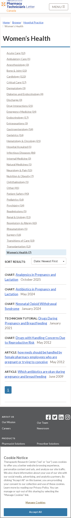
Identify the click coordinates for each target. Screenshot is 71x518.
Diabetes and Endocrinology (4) (25, 94)
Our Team (42, 422)
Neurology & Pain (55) (19, 170)
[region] (35, 482)
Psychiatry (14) (15, 205)
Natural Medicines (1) (19, 164)
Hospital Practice (33, 22)
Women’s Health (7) (19, 252)
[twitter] (54, 418)
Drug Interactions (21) (20, 105)
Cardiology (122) (16, 76)
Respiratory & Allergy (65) (22, 223)
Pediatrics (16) (15, 199)
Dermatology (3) (16, 88)
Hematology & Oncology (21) (24, 141)
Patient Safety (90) (18, 193)
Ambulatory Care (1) (18, 58)
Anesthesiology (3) (18, 64)
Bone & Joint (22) (17, 70)
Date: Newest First (46, 261)
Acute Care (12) (16, 53)
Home (6, 22)
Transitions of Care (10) (20, 240)
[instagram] (67, 418)
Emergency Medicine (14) (21, 111)
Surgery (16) (14, 234)
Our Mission (8, 422)
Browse (16, 22)
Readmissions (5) (17, 211)
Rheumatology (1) (17, 228)
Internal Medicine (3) (19, 158)
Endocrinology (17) (18, 117)
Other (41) (13, 187)
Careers (6, 428)
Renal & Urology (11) (19, 217)
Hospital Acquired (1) (19, 146)
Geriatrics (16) (15, 135)
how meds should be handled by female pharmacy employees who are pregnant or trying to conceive (33, 357)
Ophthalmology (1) (18, 182)
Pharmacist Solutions (13, 443)
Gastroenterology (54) (20, 129)
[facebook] (48, 418)
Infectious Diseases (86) (21, 152)
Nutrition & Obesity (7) (20, 176)
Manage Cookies (36, 502)
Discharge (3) (14, 100)
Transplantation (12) (19, 246)
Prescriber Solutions (48, 443)
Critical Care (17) (16, 82)
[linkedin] (61, 418)
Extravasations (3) (17, 123)
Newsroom (43, 428)
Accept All (35, 511)
